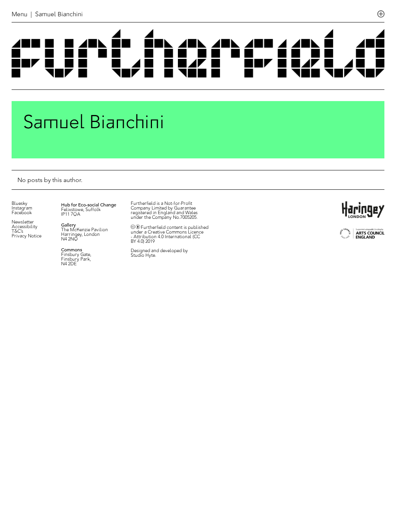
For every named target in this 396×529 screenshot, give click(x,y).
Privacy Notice (26, 236)
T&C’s (17, 231)
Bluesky (19, 203)
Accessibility (25, 227)
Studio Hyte (143, 255)
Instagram (22, 208)
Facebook (22, 213)
